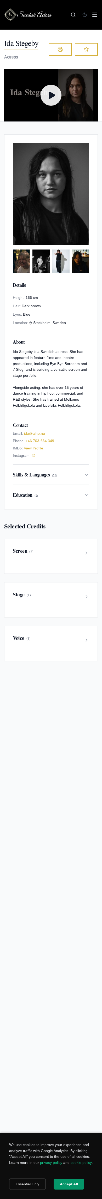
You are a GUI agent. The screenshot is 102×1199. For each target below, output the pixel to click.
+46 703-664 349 (40, 441)
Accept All (69, 1184)
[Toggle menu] (95, 15)
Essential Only (27, 1184)
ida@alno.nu (34, 433)
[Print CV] (60, 49)
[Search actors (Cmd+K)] (73, 14)
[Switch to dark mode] (84, 14)
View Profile (33, 448)
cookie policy (81, 1162)
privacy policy (51, 1162)
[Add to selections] (86, 49)
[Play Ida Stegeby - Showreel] (51, 95)
